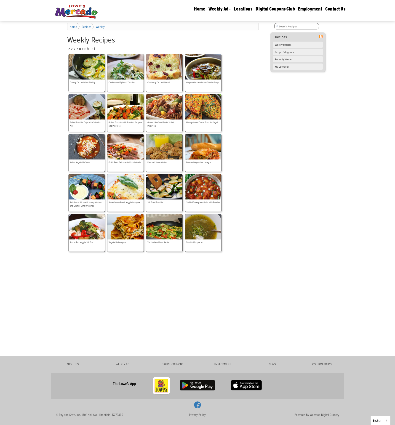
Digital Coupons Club (275, 8)
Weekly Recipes (283, 45)
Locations (243, 8)
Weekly (100, 26)
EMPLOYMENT (222, 364)
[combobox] (380, 420)
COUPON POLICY (322, 364)
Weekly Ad (218, 8)
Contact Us (335, 8)
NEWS (272, 364)
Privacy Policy (197, 414)
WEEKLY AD (122, 364)
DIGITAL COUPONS (173, 364)
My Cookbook (282, 67)
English (377, 420)
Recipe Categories (284, 52)
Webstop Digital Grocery (324, 414)
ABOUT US (73, 364)
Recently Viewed (283, 59)
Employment (310, 8)
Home (199, 8)
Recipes (86, 26)
